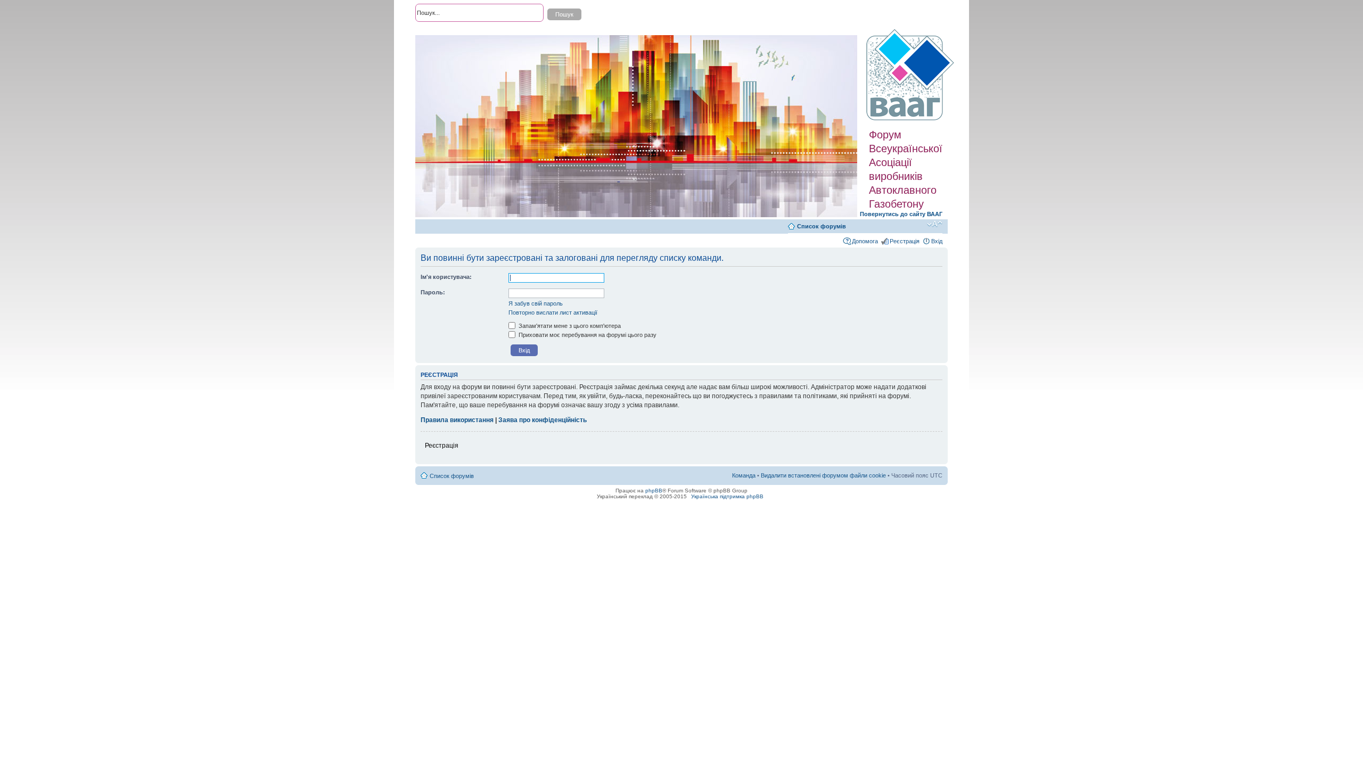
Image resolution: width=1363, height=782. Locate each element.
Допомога (865, 241)
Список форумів (821, 226)
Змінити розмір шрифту (934, 224)
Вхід (936, 241)
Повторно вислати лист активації (552, 312)
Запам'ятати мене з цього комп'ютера (569, 326)
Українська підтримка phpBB (727, 496)
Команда (744, 475)
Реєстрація (904, 241)
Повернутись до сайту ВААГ (901, 214)
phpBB (653, 490)
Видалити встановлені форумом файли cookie (823, 475)
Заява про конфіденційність (542, 420)
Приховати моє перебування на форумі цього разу (586, 335)
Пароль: (433, 292)
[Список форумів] (911, 75)
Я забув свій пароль (535, 303)
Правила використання (457, 420)
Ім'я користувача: (446, 277)
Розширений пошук (441, 32)
